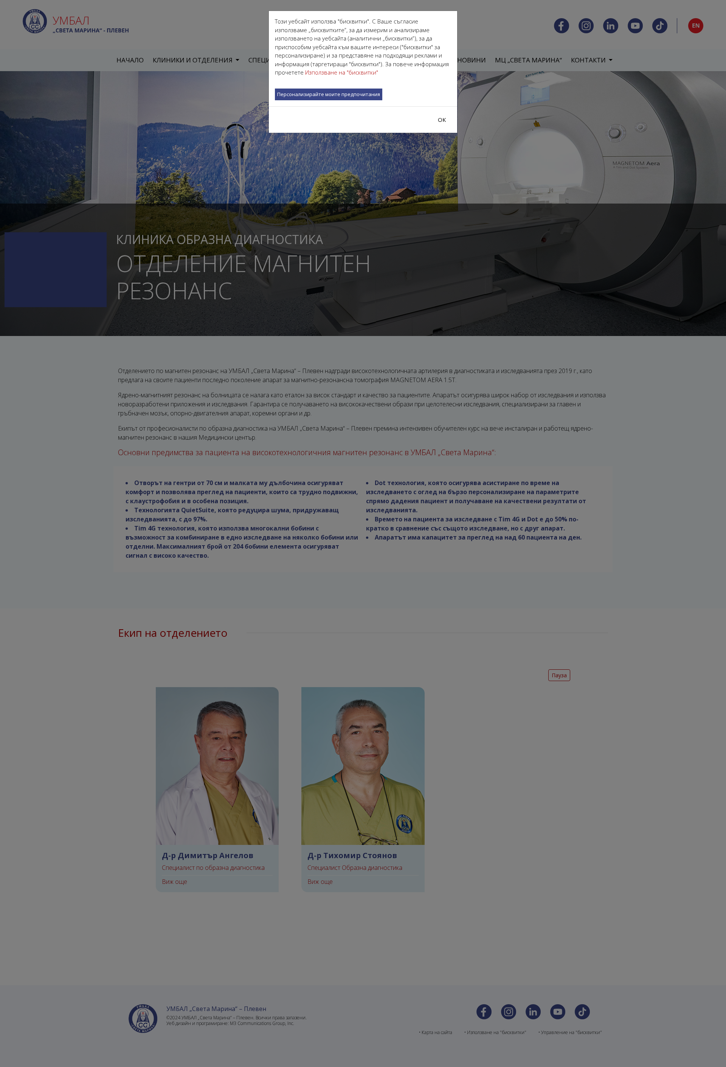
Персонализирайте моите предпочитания (328, 94)
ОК (442, 119)
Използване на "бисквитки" (341, 72)
